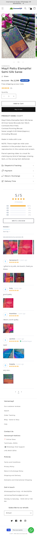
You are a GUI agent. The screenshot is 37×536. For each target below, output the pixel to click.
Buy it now (18, 109)
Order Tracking (9, 415)
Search (6, 411)
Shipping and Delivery (12, 475)
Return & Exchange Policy (13, 471)
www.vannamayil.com (22, 533)
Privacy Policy (9, 466)
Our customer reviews (12, 406)
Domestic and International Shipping (18, 480)
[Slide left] (14, 62)
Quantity (5, 92)
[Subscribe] (30, 513)
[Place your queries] (31, 530)
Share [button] (6, 76)
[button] (2, 8)
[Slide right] (23, 62)
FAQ (5, 424)
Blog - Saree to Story (11, 419)
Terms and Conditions (12, 462)
